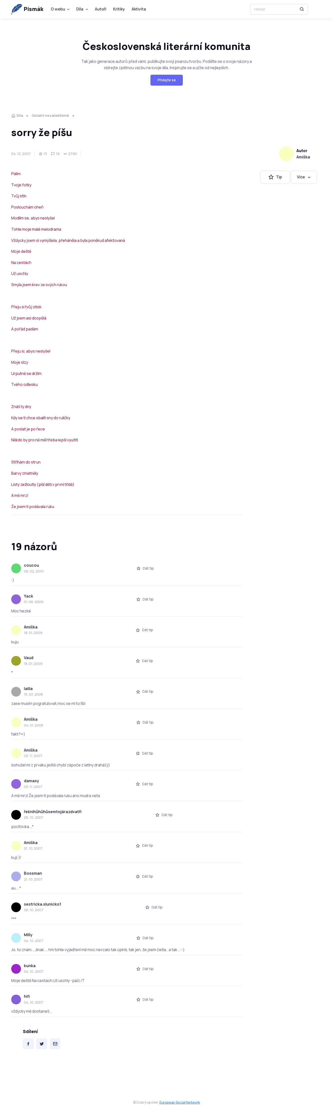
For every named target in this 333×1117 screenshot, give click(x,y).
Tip (279, 177)
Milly (28, 934)
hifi (27, 996)
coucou (31, 565)
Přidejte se (166, 80)
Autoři (100, 9)
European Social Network (179, 1102)
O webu (58, 9)
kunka (30, 965)
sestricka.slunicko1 (42, 904)
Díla (79, 9)
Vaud (28, 657)
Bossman (33, 873)
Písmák (33, 9)
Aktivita (139, 9)
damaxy (31, 780)
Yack (28, 596)
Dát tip (148, 568)
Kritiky (119, 9)
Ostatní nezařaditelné (50, 115)
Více (301, 177)
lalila (28, 688)
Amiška (303, 157)
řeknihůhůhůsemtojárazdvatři (52, 811)
